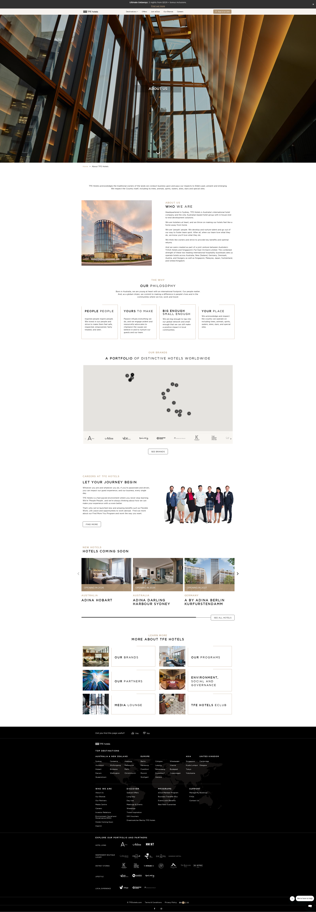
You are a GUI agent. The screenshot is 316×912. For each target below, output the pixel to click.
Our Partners (101, 800)
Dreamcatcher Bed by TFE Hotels (141, 820)
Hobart (98, 769)
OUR (127, 657)
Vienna (173, 765)
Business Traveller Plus (168, 796)
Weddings (131, 808)
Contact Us (194, 800)
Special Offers (133, 792)
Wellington (115, 773)
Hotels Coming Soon (104, 822)
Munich (144, 773)
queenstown (100, 777)
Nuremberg (160, 769)
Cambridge (202, 761)
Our (205, 657)
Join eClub (155, 12)
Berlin (143, 761)
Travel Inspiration (134, 812)
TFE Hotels (209, 705)
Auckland (99, 765)
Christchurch (130, 773)
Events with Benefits (167, 800)
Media (128, 705)
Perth (127, 769)
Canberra (114, 761)
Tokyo (188, 769)
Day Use (130, 800)
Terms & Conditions (153, 902)
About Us (99, 792)
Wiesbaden (174, 761)
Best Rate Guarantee (167, 804)
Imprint (98, 826)
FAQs (191, 796)
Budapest (174, 769)
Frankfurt (145, 769)
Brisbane (114, 769)
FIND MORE (92, 524)
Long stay (131, 796)
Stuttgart (145, 777)
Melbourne (129, 765)
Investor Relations (103, 812)
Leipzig (158, 765)
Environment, (205, 681)
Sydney (98, 761)
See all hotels (222, 618)
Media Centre (101, 804)
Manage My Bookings (198, 792)
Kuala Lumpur (192, 765)
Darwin (98, 773)
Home (85, 166)
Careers (180, 12)
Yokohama (190, 773)
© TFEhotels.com (134, 902)
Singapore (190, 761)
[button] (180, 411)
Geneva (158, 777)
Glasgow (202, 765)
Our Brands (168, 12)
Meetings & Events (134, 804)
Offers (144, 12)
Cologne (158, 761)
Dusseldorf (160, 773)
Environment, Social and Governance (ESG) (105, 817)
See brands (158, 451)
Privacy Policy (171, 902)
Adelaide (128, 761)
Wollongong (115, 765)
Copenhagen (175, 773)
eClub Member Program (168, 792)
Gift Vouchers (133, 816)
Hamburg (145, 765)
